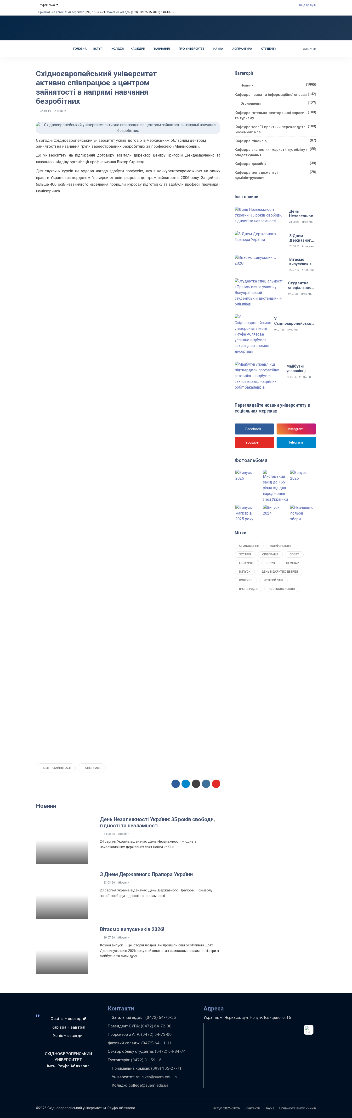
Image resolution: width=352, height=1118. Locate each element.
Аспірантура (242, 48)
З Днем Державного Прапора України (146, 874)
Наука (218, 48)
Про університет (192, 48)
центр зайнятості (57, 768)
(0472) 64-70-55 (160, 1017)
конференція (280, 546)
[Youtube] (282, 5)
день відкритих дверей (279, 571)
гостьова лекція (282, 589)
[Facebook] (273, 5)
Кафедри (138, 48)
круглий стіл (273, 580)
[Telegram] (287, 5)
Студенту (269, 48)
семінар (292, 563)
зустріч (245, 554)
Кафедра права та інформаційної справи (271, 94)
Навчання (162, 48)
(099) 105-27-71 (95, 12)
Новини (247, 85)
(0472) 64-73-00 (156, 1034)
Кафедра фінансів (251, 141)
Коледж (118, 48)
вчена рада (248, 589)
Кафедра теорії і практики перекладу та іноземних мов (270, 130)
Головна (80, 48)
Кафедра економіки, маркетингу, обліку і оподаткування (271, 152)
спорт (294, 554)
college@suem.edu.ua (148, 1085)
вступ (270, 563)
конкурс (245, 580)
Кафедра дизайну (250, 164)
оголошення (249, 546)
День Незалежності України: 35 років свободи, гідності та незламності (157, 822)
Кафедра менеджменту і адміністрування (256, 175)
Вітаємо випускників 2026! (132, 929)
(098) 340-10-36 (163, 12)
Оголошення (251, 103)
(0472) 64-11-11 (156, 1043)
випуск (244, 571)
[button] (47, 5)
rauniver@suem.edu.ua (156, 1077)
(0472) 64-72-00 (156, 1026)
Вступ (98, 48)
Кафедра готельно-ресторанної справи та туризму (269, 115)
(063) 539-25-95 (141, 12)
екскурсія (247, 563)
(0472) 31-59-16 (146, 1060)
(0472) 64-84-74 (170, 1051)
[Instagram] (278, 5)
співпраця (93, 768)
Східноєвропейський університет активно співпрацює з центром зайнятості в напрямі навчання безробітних (96, 87)
